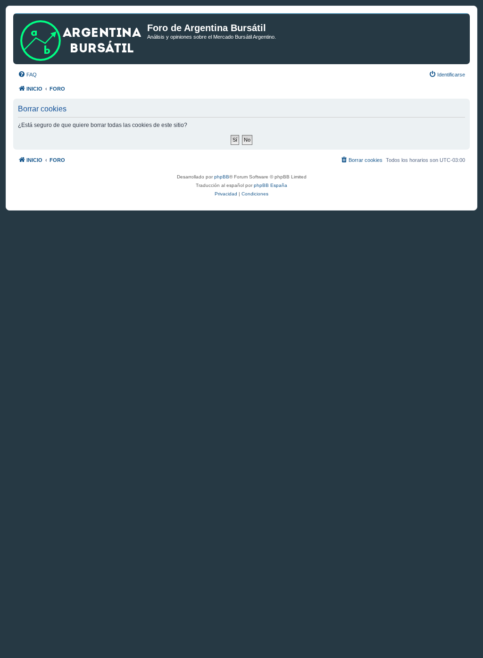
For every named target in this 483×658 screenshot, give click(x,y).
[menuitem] (27, 74)
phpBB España (270, 185)
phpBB (221, 176)
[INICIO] (81, 39)
